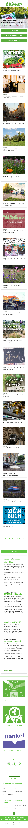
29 (9, 538)
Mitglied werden (6, 807)
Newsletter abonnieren (14, 40)
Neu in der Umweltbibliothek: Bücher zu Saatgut (13, 395)
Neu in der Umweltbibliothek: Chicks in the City (14, 259)
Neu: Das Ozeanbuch (9, 526)
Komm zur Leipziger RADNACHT (14, 27)
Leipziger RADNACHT (12, 622)
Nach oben (14, 813)
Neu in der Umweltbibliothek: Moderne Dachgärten (12, 341)
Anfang (6, 532)
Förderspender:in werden (15, 35)
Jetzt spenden (8, 700)
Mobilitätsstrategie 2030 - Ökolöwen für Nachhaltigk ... (13, 204)
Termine (14, 551)
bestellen (15, 778)
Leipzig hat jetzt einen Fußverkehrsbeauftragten (10, 474)
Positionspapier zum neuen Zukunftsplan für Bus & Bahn (14, 313)
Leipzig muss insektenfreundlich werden (12, 286)
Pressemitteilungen (22, 819)
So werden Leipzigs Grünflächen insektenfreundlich (12, 177)
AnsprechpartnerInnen (7, 794)
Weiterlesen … (16, 63)
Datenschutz (20, 817)
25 (19, 532)
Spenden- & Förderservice (12, 750)
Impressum (7, 817)
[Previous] (3, 18)
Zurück (12, 532)
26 (23, 532)
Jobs (16, 808)
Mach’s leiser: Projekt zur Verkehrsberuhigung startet (14, 97)
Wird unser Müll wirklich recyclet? (12, 422)
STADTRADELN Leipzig (13, 594)
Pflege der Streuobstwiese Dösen (12, 561)
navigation (2, 3)
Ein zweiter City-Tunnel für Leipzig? (13, 448)
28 (5, 538)
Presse (14, 554)
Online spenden (14, 30)
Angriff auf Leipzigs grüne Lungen (12, 501)
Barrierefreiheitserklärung (8, 819)
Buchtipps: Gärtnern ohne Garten (12, 70)
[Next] (25, 18)
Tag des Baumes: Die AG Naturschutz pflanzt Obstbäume (13, 149)
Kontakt (13, 817)
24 (16, 532)
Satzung (4, 791)
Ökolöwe (4, 788)
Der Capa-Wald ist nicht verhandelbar (13, 27)
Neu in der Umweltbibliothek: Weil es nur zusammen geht (13, 231)
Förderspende (18, 791)
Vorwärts (17, 538)
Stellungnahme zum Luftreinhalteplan (14, 123)
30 (12, 538)
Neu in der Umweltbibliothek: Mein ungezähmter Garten (14, 368)
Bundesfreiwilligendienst (21, 805)
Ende (23, 538)
